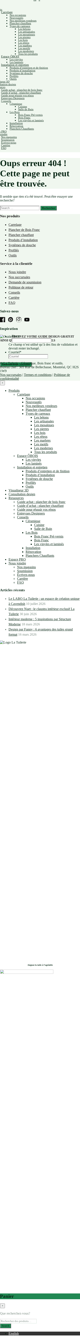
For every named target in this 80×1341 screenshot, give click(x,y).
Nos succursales (19, 277)
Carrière (5, 145)
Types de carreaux (20, 26)
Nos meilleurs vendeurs (23, 20)
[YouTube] (28, 320)
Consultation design (22, 494)
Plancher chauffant (20, 23)
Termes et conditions (38, 375)
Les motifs (24, 48)
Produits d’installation (22, 70)
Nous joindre (17, 272)
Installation (16, 123)
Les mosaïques (26, 34)
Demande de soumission (25, 282)
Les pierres (24, 37)
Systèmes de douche (21, 73)
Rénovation (16, 126)
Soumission (8, 139)
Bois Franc (24, 117)
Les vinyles (16, 59)
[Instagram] (19, 320)
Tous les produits (28, 53)
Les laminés (16, 62)
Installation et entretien (15, 65)
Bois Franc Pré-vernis (30, 114)
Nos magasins (9, 137)
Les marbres (25, 45)
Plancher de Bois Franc (24, 230)
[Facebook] (3, 320)
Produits (14, 390)
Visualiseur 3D (19, 490)
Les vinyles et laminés (31, 120)
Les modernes (26, 51)
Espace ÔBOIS (10, 56)
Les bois (23, 40)
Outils (13, 78)
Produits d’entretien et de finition (29, 67)
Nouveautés (16, 17)
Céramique (16, 103)
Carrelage (7, 12)
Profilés (14, 76)
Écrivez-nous (8, 142)
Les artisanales (26, 31)
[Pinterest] (11, 320)
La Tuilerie (10, 363)
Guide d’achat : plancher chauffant (21, 92)
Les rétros (23, 42)
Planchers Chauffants (22, 128)
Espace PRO (17, 559)
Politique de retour (21, 287)
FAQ (3, 148)
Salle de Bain (25, 109)
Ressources (16, 498)
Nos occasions (18, 15)
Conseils (6, 101)
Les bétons (24, 28)
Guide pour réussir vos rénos (17, 95)
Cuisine (22, 106)
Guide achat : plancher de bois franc (21, 89)
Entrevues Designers (13, 98)
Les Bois (15, 112)
